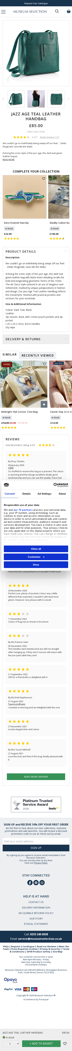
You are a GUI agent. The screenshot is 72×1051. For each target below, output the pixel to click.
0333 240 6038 (39, 934)
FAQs (6, 946)
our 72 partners (23, 509)
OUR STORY (36, 918)
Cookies (33, 948)
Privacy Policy (41, 862)
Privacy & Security (50, 948)
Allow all (36, 548)
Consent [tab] (10, 493)
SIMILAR (10, 354)
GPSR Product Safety (38, 951)
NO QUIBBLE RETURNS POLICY (36, 913)
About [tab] (62, 493)
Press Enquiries (19, 948)
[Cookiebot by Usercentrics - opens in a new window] (53, 485)
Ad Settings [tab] (44, 493)
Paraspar (44, 999)
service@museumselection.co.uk (40, 939)
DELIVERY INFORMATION (36, 907)
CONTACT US (36, 902)
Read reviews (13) (49, 137)
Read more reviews (36, 776)
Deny (36, 564)
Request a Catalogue (22, 946)
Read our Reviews (46, 946)
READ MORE (9, 159)
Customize (34, 556)
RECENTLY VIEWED (38, 355)
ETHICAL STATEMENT (36, 923)
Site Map (57, 951)
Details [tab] (26, 493)
